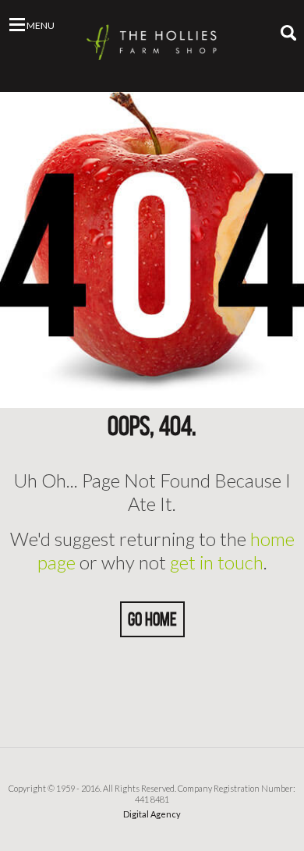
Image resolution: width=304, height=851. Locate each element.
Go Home (152, 619)
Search (288, 33)
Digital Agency (152, 814)
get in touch (216, 562)
